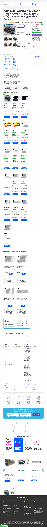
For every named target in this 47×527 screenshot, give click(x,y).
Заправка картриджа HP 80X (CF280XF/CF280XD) (22, 299)
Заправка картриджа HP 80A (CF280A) (9, 267)
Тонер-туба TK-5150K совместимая (22, 474)
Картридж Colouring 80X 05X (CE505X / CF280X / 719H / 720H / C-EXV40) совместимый (7, 135)
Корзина (40, 4)
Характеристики (9, 333)
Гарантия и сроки (16, 513)
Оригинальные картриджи (7, 508)
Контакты (20, 1)
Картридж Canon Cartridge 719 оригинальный (7, 161)
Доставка (5, 1)
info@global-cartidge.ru (37, 506)
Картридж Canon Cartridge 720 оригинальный (24, 161)
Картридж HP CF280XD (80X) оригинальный (7, 212)
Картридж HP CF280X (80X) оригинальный (24, 186)
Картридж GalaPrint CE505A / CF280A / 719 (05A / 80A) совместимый (7, 109)
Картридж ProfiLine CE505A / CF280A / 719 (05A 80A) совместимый (24, 109)
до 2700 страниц (21, 28)
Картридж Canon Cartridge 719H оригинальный (15, 161)
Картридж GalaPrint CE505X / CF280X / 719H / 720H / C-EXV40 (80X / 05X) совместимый (16, 493)
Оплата (10, 1)
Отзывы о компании (17, 511)
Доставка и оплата (19, 333)
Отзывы (15, 1)
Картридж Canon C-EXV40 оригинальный (24, 135)
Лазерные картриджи (6, 505)
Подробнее (37, 52)
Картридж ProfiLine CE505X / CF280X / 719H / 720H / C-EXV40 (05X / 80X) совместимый (15, 109)
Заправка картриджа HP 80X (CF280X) (22, 267)
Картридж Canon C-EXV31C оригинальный (36, 474)
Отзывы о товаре (16, 508)
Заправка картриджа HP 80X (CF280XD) (9, 299)
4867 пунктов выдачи (37, 48)
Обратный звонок (39, 508)
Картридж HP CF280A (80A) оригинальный (15, 186)
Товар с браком (26, 510)
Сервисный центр (6, 514)
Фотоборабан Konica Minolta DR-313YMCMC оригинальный (9, 475)
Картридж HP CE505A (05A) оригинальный (24, 212)
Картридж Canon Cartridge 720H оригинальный (7, 187)
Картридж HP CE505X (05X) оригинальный (7, 238)
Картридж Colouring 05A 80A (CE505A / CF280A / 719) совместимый (15, 135)
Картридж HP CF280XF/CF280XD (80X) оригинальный (16, 212)
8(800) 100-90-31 (23, 498)
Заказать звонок (36, 414)
